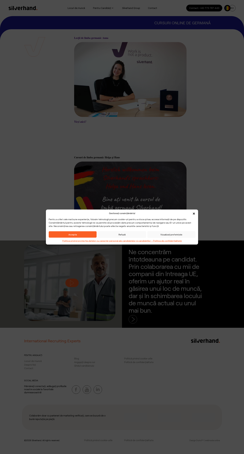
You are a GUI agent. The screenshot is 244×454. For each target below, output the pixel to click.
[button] (193, 213)
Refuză (122, 234)
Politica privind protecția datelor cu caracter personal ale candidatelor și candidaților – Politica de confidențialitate (122, 240)
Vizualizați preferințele (171, 234)
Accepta (72, 234)
